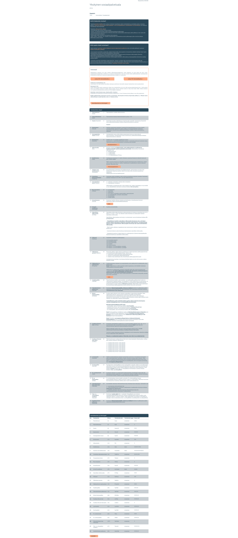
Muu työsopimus (134, 186)
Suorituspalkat (130, 305)
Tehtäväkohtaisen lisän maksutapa (114, 290)
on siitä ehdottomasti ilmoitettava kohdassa (124, 329)
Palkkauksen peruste (127, 283)
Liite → (110, 204)
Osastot (108, 124)
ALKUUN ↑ (94, 536)
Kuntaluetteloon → (113, 144)
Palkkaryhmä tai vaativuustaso (113, 388)
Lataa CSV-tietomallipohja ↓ (102, 79)
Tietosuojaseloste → (113, 166)
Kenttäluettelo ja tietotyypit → (100, 103)
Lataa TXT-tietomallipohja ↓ (135, 79)
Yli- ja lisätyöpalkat (133, 309)
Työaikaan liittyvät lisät (136, 307)
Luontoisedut (133, 308)
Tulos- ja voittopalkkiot (116, 369)
